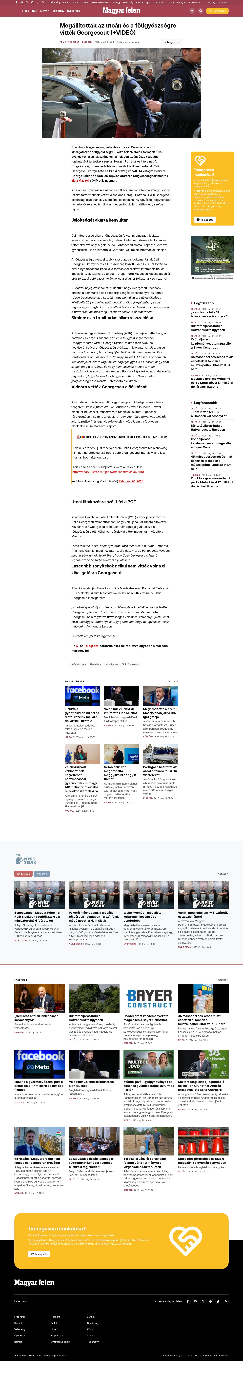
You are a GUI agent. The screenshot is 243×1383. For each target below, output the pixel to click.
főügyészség (78, 664)
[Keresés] (201, 11)
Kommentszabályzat (173, 1355)
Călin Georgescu (131, 664)
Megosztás (174, 42)
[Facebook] (16, 2)
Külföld (76, 2)
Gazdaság (128, 2)
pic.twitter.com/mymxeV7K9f (124, 472)
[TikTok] (38, 2)
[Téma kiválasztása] (192, 11)
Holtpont (55, 1316)
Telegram (91, 646)
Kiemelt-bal (95, 664)
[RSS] (43, 2)
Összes (172, 681)
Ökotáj (171, 2)
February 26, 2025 (131, 481)
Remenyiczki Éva (69, 42)
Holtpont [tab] (42, 873)
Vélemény (55, 2)
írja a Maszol (80, 180)
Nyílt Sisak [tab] (23, 873)
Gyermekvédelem (101, 2)
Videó (86, 2)
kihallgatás (112, 664)
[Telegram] (32, 2)
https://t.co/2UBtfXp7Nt (88, 472)
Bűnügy (116, 2)
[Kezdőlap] (121, 10)
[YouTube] (22, 2)
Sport (148, 2)
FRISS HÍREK (29, 10)
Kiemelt (44, 10)
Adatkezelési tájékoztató (198, 1355)
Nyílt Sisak (73, 10)
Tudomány (159, 2)
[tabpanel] (121, 917)
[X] (27, 2)
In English (181, 2)
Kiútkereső (194, 2)
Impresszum (20, 1301)
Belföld (66, 2)
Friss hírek (19, 1316)
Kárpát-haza (57, 1335)
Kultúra (139, 2)
